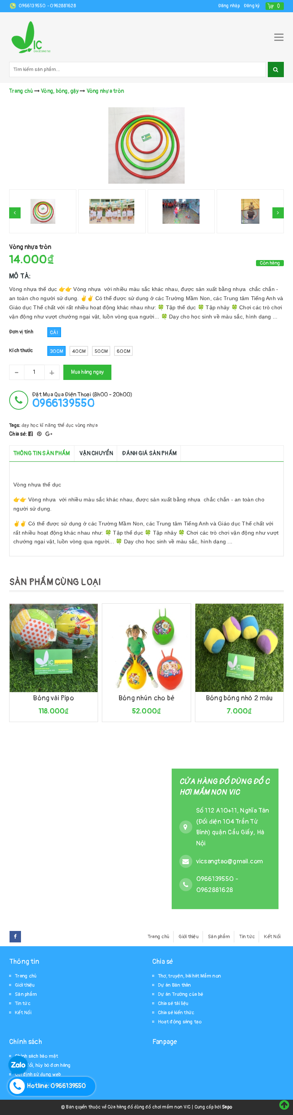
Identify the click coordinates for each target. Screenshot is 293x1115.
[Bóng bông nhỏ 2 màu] (239, 648)
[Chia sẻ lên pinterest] (40, 434)
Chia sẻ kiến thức (176, 1013)
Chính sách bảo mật (36, 1056)
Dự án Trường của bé (180, 994)
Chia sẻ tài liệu (173, 1003)
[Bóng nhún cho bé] (146, 648)
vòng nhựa (86, 425)
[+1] (48, 434)
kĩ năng (48, 425)
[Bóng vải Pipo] (54, 648)
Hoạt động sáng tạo (180, 1022)
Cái (54, 333)
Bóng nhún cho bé (146, 698)
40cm (78, 351)
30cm (56, 351)
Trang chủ (158, 937)
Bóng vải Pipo (53, 698)
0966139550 (33, 6)
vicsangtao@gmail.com (229, 861)
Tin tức (247, 937)
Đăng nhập (229, 6)
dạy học (30, 425)
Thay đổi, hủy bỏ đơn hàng (43, 1065)
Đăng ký (252, 6)
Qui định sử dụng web (38, 1074)
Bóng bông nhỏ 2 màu (239, 698)
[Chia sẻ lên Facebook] (31, 434)
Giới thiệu (189, 937)
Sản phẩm (219, 937)
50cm (101, 351)
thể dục (66, 425)
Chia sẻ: (18, 434)
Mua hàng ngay (87, 372)
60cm (123, 351)
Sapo (227, 1107)
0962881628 (63, 6)
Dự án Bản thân (174, 985)
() (278, 6)
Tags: (15, 425)
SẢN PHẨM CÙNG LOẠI (55, 582)
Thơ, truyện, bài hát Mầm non (189, 976)
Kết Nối (272, 937)
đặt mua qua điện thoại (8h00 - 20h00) (82, 400)
